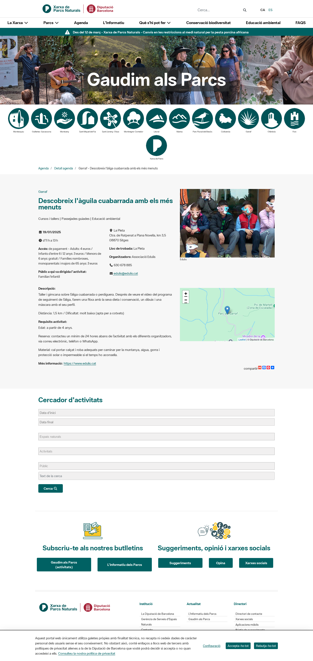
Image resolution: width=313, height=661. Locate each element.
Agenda (81, 22)
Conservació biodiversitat (208, 22)
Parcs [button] (48, 22)
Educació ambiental (263, 22)
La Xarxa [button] (15, 22)
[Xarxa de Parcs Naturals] (78, 8)
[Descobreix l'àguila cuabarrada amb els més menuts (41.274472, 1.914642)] (227, 310)
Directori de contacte (248, 614)
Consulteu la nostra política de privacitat (86, 653)
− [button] (185, 300)
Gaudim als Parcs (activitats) (64, 564)
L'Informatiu (113, 22)
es (270, 10)
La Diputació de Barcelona (157, 614)
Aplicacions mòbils (246, 625)
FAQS (301, 22)
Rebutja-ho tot (266, 646)
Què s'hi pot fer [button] (153, 22)
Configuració (211, 646)
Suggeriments (180, 563)
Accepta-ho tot (238, 646)
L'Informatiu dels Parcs (124, 564)
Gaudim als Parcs (199, 619)
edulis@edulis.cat (125, 273)
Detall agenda (63, 168)
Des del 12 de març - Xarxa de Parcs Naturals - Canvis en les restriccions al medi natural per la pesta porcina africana (161, 32)
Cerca (48, 488)
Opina (220, 563)
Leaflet (242, 339)
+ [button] (185, 293)
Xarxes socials (256, 563)
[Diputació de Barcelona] (75, 607)
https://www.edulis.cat (80, 363)
